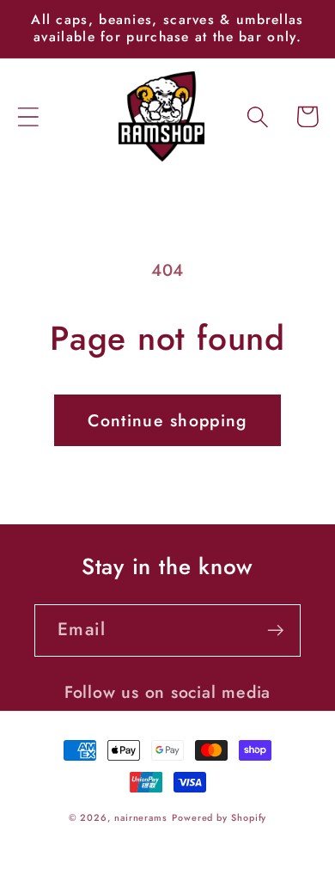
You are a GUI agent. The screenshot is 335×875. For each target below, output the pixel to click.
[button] (27, 116)
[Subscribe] (275, 630)
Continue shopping (167, 420)
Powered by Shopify (219, 817)
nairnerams (141, 817)
